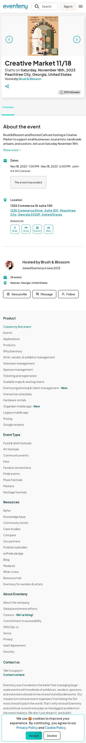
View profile (19, 294)
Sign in (68, 6)
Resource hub (12, 578)
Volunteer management (19, 363)
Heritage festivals (15, 492)
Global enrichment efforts (20, 608)
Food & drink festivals (17, 443)
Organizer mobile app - (21, 406)
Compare (9, 535)
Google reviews (13, 424)
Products (9, 345)
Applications (11, 339)
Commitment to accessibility (22, 621)
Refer (7, 510)
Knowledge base (14, 516)
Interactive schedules (17, 394)
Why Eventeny (12, 351)
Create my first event (17, 326)
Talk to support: (14, 672)
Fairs (6, 461)
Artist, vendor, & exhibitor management (29, 357)
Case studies (11, 529)
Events (7, 332)
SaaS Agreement (14, 645)
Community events (16, 455)
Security (8, 651)
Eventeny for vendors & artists (23, 584)
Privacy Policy (27, 727)
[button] (44, 6)
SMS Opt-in (11, 627)
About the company (16, 602)
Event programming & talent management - (35, 388)
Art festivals (11, 449)
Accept (34, 735)
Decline (52, 735)
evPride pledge (13, 553)
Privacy (8, 639)
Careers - (18, 615)
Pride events (11, 473)
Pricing (7, 418)
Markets (8, 486)
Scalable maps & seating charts (23, 381)
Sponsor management (18, 369)
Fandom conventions (17, 467)
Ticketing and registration (20, 375)
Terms (7, 633)
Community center (15, 522)
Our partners (11, 541)
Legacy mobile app (15, 412)
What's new (11, 572)
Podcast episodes (15, 547)
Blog (6, 559)
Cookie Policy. (56, 727)
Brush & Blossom (30, 79)
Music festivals (12, 480)
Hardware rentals (14, 400)
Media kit (9, 566)
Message (47, 294)
